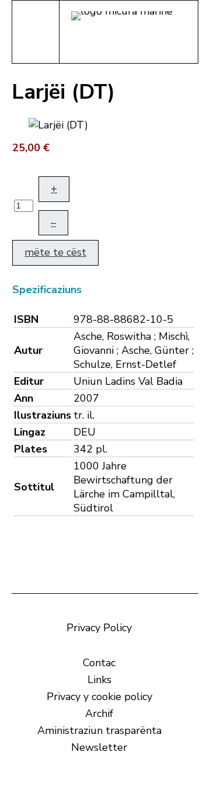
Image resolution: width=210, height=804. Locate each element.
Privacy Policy (99, 628)
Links (99, 680)
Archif (99, 713)
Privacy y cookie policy (99, 697)
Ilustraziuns (42, 415)
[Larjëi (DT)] (58, 124)
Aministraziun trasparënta (99, 730)
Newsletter (99, 747)
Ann (23, 398)
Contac (99, 663)
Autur (28, 350)
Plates (30, 449)
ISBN (26, 319)
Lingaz (30, 432)
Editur (29, 381)
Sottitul (34, 487)
